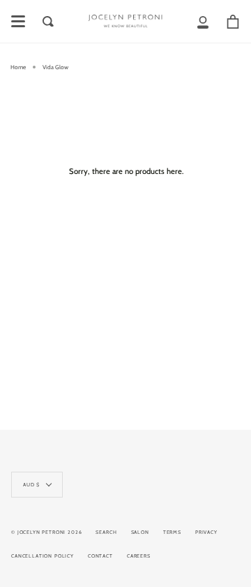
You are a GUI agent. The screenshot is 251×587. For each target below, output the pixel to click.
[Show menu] (18, 21)
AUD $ (31, 484)
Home (18, 67)
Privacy (206, 532)
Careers (139, 556)
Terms (172, 532)
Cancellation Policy (42, 556)
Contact (100, 556)
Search (106, 532)
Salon (140, 532)
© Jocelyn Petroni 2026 (46, 532)
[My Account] (203, 21)
